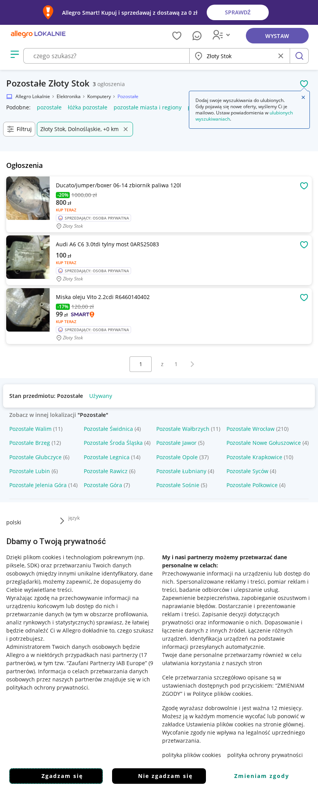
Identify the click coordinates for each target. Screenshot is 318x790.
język (74, 518)
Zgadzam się (62, 776)
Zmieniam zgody (261, 776)
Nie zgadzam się (165, 776)
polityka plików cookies (191, 755)
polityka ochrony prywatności (265, 755)
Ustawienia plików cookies (220, 724)
